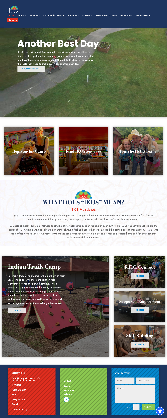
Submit (148, 407)
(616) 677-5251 (19, 390)
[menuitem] (11, 15)
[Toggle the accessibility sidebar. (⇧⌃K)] (160, 411)
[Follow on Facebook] (66, 399)
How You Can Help (31, 69)
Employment (69, 389)
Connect (16, 310)
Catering (68, 393)
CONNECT (139, 276)
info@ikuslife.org (19, 409)
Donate (67, 385)
